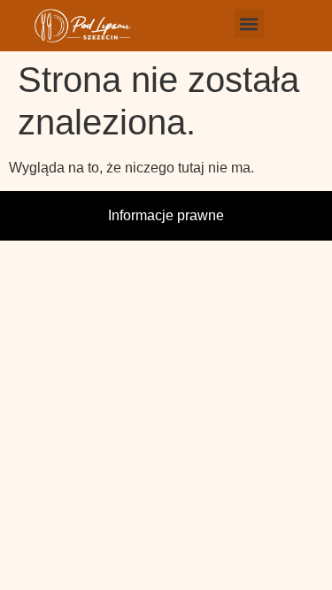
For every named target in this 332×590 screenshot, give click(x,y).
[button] (249, 23)
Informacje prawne (166, 215)
